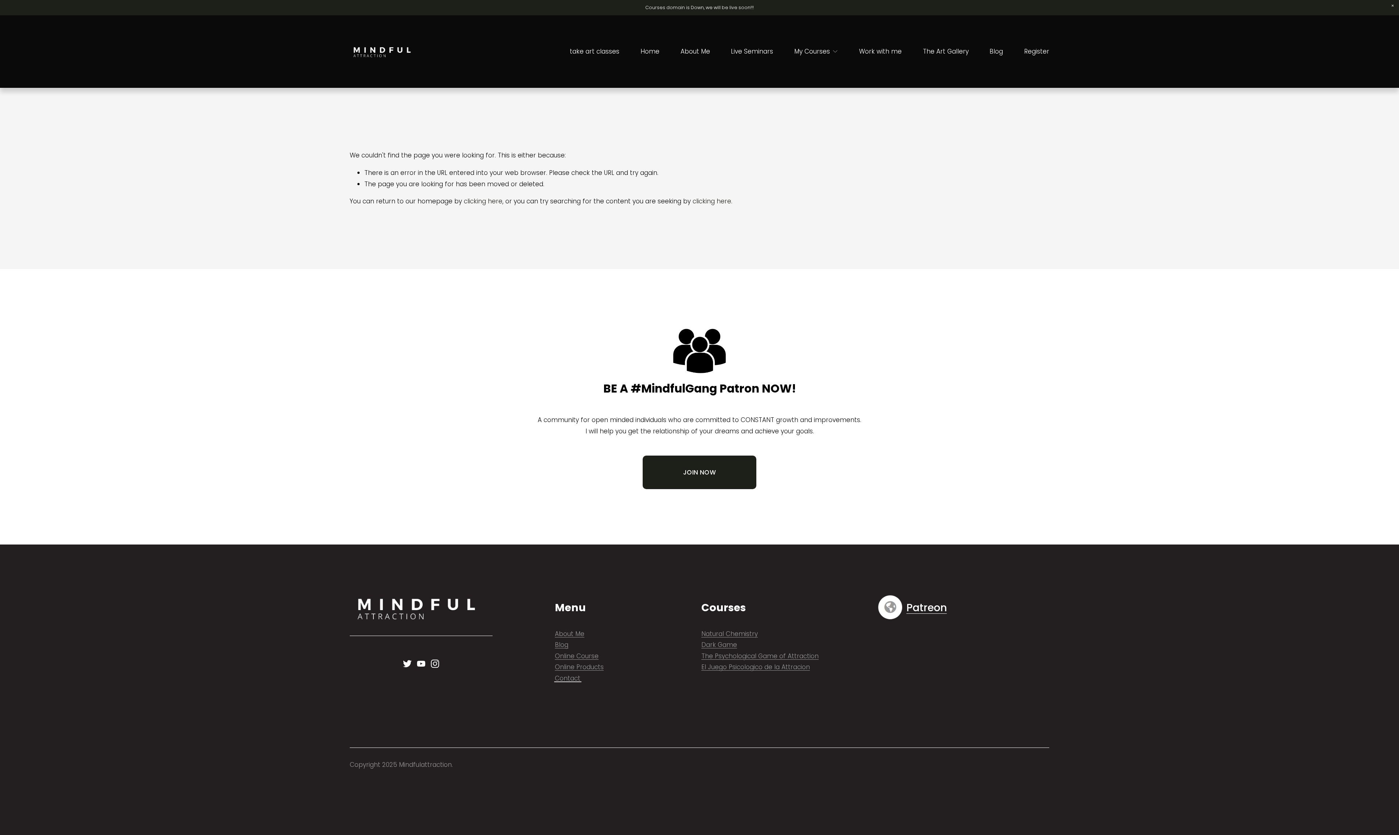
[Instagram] (435, 663)
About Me (695, 51)
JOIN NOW (699, 472)
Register (1036, 51)
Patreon (926, 608)
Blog (996, 51)
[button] (1392, 6)
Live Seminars (752, 51)
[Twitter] (407, 663)
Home (649, 51)
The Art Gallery (946, 51)
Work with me (880, 51)
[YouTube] (421, 663)
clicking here (483, 201)
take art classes (594, 51)
